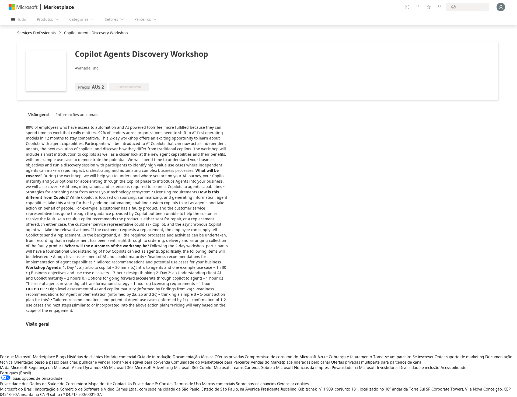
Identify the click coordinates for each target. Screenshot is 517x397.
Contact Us (122, 383)
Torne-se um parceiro (392, 356)
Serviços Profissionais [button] (36, 32)
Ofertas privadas (229, 356)
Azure (77, 367)
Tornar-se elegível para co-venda (140, 362)
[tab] (40, 114)
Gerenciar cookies (293, 383)
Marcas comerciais (218, 383)
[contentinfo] (60, 33)
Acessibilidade (453, 367)
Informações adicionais (77, 114)
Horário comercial (120, 356)
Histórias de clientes (85, 356)
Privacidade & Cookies (153, 383)
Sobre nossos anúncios (256, 383)
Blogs (61, 356)
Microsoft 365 (121, 367)
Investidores (387, 367)
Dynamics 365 (95, 367)
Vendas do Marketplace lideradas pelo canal (290, 362)
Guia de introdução (154, 356)
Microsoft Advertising (154, 367)
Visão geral (38, 114)
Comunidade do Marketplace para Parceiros (210, 362)
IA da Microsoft (13, 367)
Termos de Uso (187, 383)
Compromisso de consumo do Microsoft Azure (287, 356)
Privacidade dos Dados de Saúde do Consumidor (43, 383)
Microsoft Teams (228, 367)
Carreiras (252, 367)
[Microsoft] (23, 7)
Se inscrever (423, 356)
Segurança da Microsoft (50, 367)
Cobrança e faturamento (350, 356)
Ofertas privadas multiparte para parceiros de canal (376, 362)
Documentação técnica (193, 356)
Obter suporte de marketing (459, 356)
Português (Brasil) (15, 372)
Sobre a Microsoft (277, 367)
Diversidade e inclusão (419, 367)
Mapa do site (100, 383)
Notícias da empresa (312, 367)
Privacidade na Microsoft (354, 367)
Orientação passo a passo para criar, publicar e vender (62, 362)
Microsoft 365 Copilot (193, 367)
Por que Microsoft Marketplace (27, 356)
